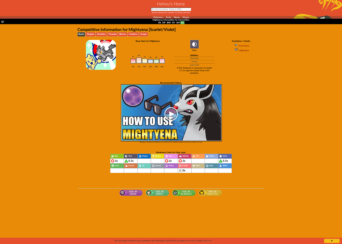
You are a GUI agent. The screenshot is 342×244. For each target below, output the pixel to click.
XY (173, 22)
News (177, 17)
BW (169, 22)
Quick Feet (194, 65)
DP (164, 22)
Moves (122, 34)
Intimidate (194, 58)
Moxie (194, 62)
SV (182, 22)
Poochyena (244, 46)
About (185, 17)
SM (178, 22)
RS (159, 22)
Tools (168, 17)
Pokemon (158, 17)
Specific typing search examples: (171, 12)
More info (207, 241)
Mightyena (244, 50)
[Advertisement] (171, 218)
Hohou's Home (171, 4)
